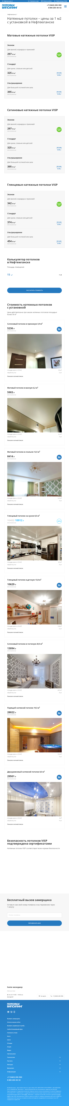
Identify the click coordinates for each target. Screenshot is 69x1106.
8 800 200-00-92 (54, 8)
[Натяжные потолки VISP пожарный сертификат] (19, 879)
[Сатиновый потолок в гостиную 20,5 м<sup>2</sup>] (34, 671)
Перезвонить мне (34, 923)
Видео (9, 1050)
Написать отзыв (12, 1033)
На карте (43, 996)
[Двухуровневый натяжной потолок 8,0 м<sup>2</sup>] (34, 799)
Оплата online (47, 1)
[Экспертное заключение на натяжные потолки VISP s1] (49, 862)
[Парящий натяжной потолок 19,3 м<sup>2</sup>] (34, 735)
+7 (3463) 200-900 (54, 5)
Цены (9, 1040)
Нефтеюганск (11, 14)
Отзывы (9, 1043)
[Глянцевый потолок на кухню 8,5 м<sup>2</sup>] (34, 543)
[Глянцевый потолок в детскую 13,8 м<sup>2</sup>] (34, 607)
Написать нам (34, 1)
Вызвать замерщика (13, 1019)
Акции (9, 1047)
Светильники (11, 1054)
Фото (9, 1036)
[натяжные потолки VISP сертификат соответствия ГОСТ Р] (19, 862)
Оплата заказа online (13, 1022)
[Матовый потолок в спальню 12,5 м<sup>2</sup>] (34, 479)
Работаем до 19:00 (61, 1)
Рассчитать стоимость (34, 290)
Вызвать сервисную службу (16, 1026)
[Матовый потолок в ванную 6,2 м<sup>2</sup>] (34, 415)
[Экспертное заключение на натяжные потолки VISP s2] (49, 879)
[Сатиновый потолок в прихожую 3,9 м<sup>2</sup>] (34, 351)
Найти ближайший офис (15, 1029)
